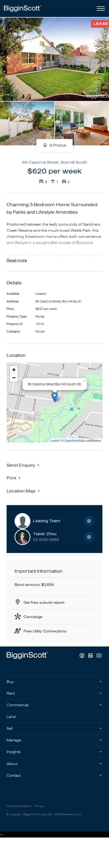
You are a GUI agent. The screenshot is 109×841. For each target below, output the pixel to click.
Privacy (39, 806)
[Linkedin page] (91, 656)
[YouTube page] (98, 656)
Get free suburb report (44, 602)
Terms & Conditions (19, 806)
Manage (14, 740)
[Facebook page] (82, 656)
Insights (14, 752)
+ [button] (14, 369)
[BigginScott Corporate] (22, 8)
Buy (10, 681)
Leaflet (55, 440)
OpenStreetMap (75, 440)
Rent (11, 693)
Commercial (18, 705)
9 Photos (57, 145)
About (12, 764)
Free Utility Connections (45, 631)
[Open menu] (99, 8)
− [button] (14, 377)
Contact (14, 775)
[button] (14, 477)
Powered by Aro (71, 814)
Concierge (33, 617)
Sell (10, 728)
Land (11, 717)
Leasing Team (46, 521)
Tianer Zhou (44, 534)
